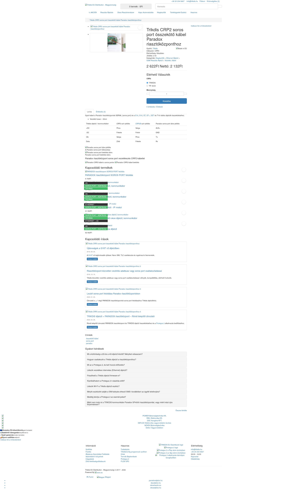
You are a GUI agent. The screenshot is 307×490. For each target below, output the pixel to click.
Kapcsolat (194, 456)
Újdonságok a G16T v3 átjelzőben (103, 248)
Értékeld (159, 107)
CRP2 (149, 78)
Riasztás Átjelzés (106, 12)
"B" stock (152, 86)
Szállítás (88, 449)
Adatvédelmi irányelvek (94, 456)
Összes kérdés (181, 410)
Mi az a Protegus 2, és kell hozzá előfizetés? (106, 365)
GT (144, 115)
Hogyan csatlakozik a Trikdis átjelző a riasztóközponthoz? (111, 359)
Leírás (89, 111)
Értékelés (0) (101, 111)
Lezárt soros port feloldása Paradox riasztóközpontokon (113, 293)
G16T (90, 255)
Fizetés (88, 451)
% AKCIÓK (93, 12)
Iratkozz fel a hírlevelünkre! (200, 26)
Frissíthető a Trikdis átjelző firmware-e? (103, 375)
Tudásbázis (124, 449)
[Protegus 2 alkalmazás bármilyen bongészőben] (171, 456)
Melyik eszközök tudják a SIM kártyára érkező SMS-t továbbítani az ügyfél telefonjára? (123, 392)
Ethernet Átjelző (172, 58)
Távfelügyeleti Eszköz (178, 12)
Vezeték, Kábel (170, 60)
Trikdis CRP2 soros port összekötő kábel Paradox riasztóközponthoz (115, 20)
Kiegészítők (161, 12)
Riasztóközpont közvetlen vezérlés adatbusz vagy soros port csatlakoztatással (124, 270)
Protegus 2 (160, 323)
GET (152, 115)
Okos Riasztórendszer (125, 12)
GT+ (148, 115)
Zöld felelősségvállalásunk (95, 461)
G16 (140, 115)
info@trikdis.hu (196, 449)
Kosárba (167, 101)
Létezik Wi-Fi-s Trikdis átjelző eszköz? (103, 386)
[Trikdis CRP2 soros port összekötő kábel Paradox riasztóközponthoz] (116, 28)
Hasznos (194, 12)
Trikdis (155, 48)
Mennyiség (151, 90)
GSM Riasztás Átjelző (155, 60)
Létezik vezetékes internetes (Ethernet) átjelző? (107, 370)
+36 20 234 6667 (197, 451)
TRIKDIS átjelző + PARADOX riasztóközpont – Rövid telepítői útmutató (121, 316)
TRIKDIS (152, 83)
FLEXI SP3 (124, 461)
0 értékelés (151, 107)
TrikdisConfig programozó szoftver (133, 451)
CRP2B (138, 123)
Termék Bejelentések (128, 456)
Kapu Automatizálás (146, 12)
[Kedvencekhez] (140, 28)
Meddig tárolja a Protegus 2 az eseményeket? (106, 397)
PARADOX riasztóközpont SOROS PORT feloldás (109, 175)
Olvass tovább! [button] (92, 259)
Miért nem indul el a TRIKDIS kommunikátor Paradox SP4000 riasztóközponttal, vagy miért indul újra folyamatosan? (129, 403)
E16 (136, 115)
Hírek (122, 454)
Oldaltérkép (195, 459)
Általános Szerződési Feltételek (97, 454)
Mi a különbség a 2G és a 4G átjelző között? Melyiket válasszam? (115, 354)
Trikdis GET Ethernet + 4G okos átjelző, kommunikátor (111, 218)
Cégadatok (89, 459)
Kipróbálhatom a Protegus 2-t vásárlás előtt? (106, 381)
